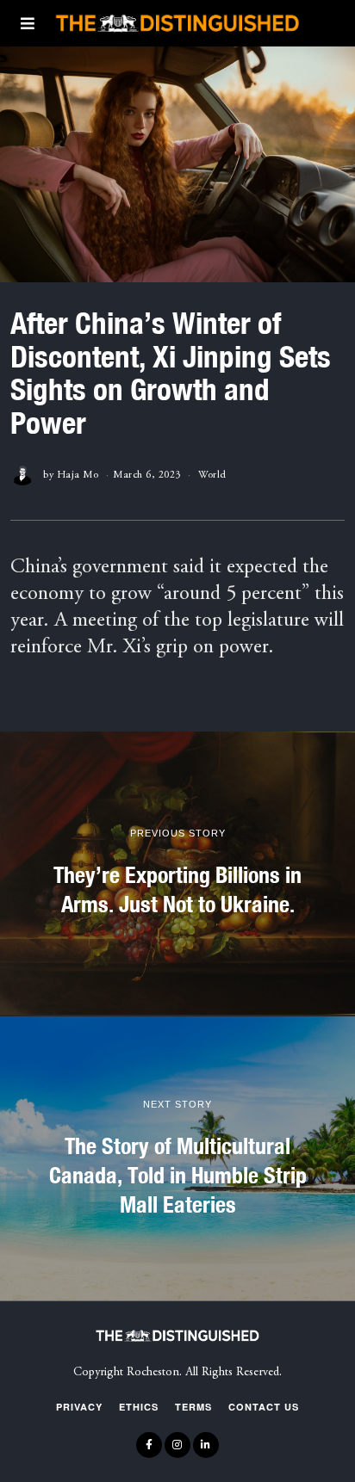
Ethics (139, 1406)
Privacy (79, 1406)
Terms (193, 1406)
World (212, 475)
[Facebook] (149, 1445)
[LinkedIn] (206, 1445)
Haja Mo (78, 475)
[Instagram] (177, 1445)
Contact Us (263, 1406)
